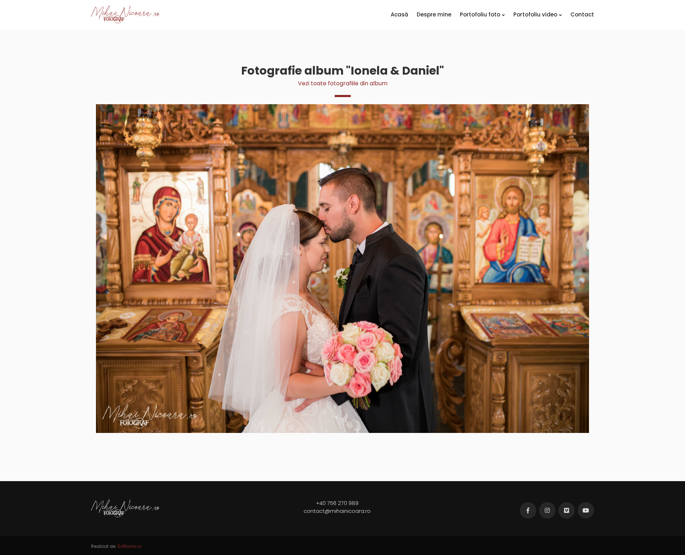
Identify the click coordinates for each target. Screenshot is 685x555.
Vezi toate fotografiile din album (342, 83)
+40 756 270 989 (337, 503)
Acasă (399, 14)
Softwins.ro (129, 546)
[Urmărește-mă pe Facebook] (528, 510)
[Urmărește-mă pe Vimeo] (566, 510)
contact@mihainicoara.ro (337, 511)
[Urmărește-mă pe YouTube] (586, 510)
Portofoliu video (535, 14)
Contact (582, 14)
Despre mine (434, 14)
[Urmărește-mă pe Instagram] (547, 510)
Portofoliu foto (480, 14)
